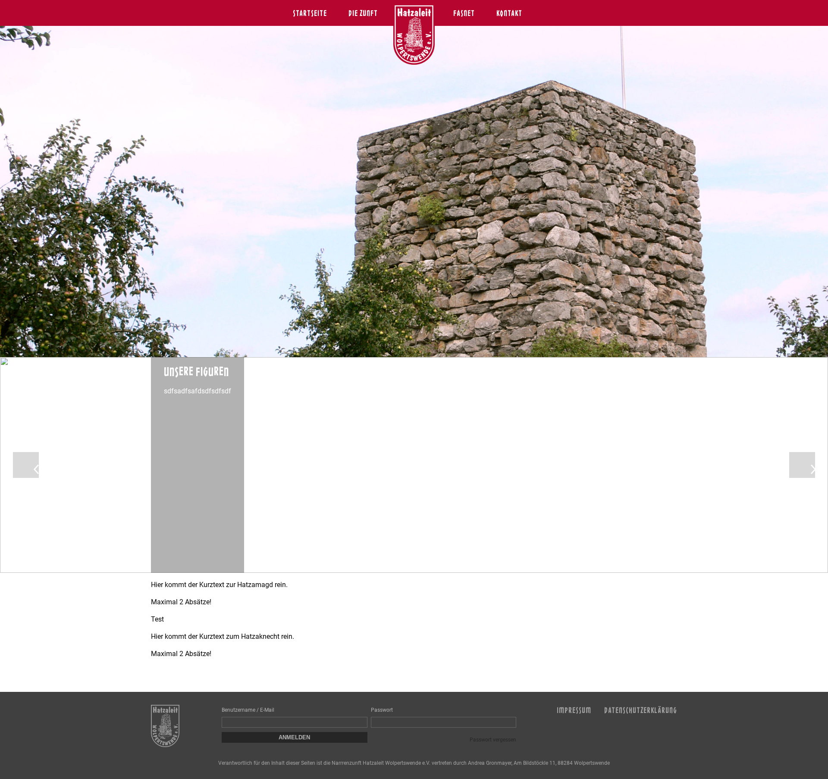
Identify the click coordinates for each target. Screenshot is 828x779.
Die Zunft (363, 13)
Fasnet (464, 13)
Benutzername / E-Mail (248, 710)
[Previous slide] (26, 465)
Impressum (574, 710)
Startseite (310, 13)
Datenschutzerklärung (640, 710)
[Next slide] (802, 465)
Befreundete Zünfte (333, 14)
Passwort (382, 710)
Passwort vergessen (493, 740)
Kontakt (509, 13)
